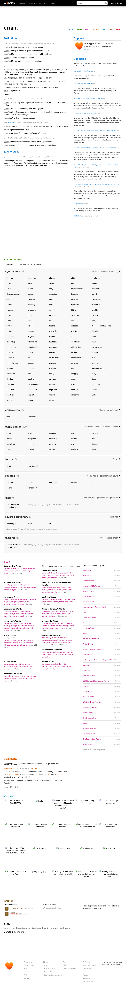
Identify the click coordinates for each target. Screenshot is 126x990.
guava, (6, 669)
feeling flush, (16, 625)
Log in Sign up (116, 3)
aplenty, (50, 652)
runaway (52, 444)
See (103, 29)
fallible (30, 320)
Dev (64, 962)
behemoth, (13, 669)
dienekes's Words (49, 570)
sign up (14, 264)
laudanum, (28, 611)
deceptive (53, 294)
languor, (7, 613)
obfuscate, (46, 645)
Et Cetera (86, 962)
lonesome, (8, 666)
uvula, (52, 613)
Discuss (95, 29)
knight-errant (33, 465)
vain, (55, 587)
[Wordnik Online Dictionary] (9, 3)
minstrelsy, (8, 678)
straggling (74, 373)
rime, (6, 676)
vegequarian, (64, 611)
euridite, (71, 625)
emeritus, (70, 652)
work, (29, 587)
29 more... (31, 616)
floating (52, 325)
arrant (73, 283)
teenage (95, 444)
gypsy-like (53, 331)
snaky (51, 373)
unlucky (31, 449)
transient (95, 379)
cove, (24, 676)
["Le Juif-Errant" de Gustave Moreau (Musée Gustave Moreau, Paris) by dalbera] (16, 850)
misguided (32, 438)
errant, (55, 654)
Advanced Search (89, 982)
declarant (53, 482)
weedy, (59, 587)
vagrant (31, 394)
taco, (68, 613)
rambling (10, 368)
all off (9, 283)
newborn (74, 438)
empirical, (7, 640)
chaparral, (24, 613)
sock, (48, 613)
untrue (94, 389)
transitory (10, 384)
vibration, (45, 616)
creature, (7, 587)
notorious (10, 357)
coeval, (56, 640)
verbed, (53, 599)
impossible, (22, 587)
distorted (10, 310)
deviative (10, 304)
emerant (74, 482)
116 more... (65, 592)
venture (60, 774)
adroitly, (22, 601)
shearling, (7, 625)
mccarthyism (53, 577)
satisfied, (16, 642)
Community (22, 3)
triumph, (7, 585)
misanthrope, (19, 623)
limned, (50, 601)
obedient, (14, 568)
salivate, (34, 587)
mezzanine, (28, 623)
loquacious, (14, 599)
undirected (96, 384)
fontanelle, (14, 616)
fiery (72, 433)
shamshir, (21, 678)
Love (118, 29)
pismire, (62, 640)
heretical (95, 331)
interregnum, (69, 640)
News (45, 962)
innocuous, (8, 604)
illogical (31, 336)
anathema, (52, 575)
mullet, (13, 628)
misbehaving (76, 347)
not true (95, 352)
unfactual (10, 389)
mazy (94, 341)
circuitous (96, 288)
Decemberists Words (13, 609)
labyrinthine (32, 341)
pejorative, (29, 642)
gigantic (15, 589)
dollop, (6, 664)
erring (30, 315)
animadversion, (62, 637)
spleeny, (50, 587)
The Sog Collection (12, 635)
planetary (95, 363)
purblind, (7, 628)
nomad (30, 352)
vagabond (10, 394)
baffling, (14, 645)
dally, (67, 601)
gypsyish (74, 331)
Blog (45, 965)
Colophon (27, 972)
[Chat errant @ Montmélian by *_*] (63, 825)
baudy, (44, 587)
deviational (96, 299)
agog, (20, 568)
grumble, (14, 640)
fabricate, (7, 645)
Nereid (30, 523)
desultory (31, 299)
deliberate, (8, 589)
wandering (75, 394)
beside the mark (77, 288)
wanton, (30, 613)
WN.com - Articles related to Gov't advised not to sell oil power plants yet (95, 130)
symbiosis (62, 628)
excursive (96, 315)
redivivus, (56, 652)
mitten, (27, 664)
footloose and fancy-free (101, 325)
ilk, (19, 599)
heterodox (10, 336)
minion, (31, 666)
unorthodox (32, 389)
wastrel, (15, 611)
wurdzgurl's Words (50, 621)
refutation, (14, 587)
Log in (6, 264)
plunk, (71, 611)
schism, (7, 571)
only (93, 438)
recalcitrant (11, 444)
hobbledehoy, (47, 637)
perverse (52, 363)
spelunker (52, 616)
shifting (30, 373)
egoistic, (55, 623)
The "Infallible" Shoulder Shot (83, 71)
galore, (44, 652)
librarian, (28, 585)
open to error (76, 357)
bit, (43, 599)
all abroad (96, 278)
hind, (27, 678)
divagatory (32, 310)
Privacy (85, 975)
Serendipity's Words (12, 566)
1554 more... (64, 645)
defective (74, 294)
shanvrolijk (8, 768)
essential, (69, 623)
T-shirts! (27, 978)
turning (52, 384)
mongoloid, (71, 575)
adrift (73, 278)
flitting (30, 325)
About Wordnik (29, 965)
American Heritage (16, 908)
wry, (34, 568)
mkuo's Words (10, 661)
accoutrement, (54, 628)
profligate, (15, 666)
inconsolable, (24, 666)
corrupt (30, 294)
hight (6, 681)
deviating (74, 299)
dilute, (25, 568)
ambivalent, (8, 642)
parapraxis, (15, 601)
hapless (95, 433)
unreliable (74, 389)
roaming (52, 368)
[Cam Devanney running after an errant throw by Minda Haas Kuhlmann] (87, 825)
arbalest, (11, 676)
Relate (79, 29)
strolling (31, 379)
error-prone (75, 315)
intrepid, (58, 573)
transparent (32, 487)
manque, (63, 652)
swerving (52, 379)
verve (22, 604)
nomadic (52, 352)
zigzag (51, 400)
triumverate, (46, 611)
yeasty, (65, 587)
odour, (64, 613)
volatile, (24, 571)
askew (94, 283)
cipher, (12, 585)
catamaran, (24, 599)
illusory (52, 336)
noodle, (62, 601)
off (29, 357)
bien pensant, (9, 623)
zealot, (64, 575)
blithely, (22, 664)
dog (56, 592)
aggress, (13, 571)
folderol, (17, 613)
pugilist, (59, 575)
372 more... (63, 616)
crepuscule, (33, 599)
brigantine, (67, 599)
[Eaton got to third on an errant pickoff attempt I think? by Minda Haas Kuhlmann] (63, 873)
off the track (54, 357)
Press (26, 968)
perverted (74, 363)
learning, (45, 628)
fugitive (9, 331)
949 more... (65, 577)
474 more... (20, 573)
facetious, (29, 640)
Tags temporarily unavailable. (13, 505)
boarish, (66, 589)
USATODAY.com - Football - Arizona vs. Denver (88, 98)
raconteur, (59, 599)
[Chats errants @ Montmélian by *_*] (87, 801)
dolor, (12, 613)
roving (73, 368)
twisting (74, 384)
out (93, 357)
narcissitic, (62, 623)
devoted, (59, 625)
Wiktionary (11, 122)
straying (10, 379)
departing (10, 299)
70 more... (30, 604)
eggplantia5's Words (12, 582)
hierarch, (34, 676)
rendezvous (21, 669)
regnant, (45, 654)
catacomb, (8, 611)
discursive (96, 304)
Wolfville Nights (78, 216)
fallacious (10, 320)
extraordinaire (47, 657)
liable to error (76, 341)
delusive (95, 294)
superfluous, (21, 645)
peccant (31, 363)
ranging (31, 368)
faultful (73, 320)
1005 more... (16, 630)
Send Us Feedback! (89, 965)
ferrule (71, 601)
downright (53, 310)
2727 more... (25, 589)
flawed (9, 325)
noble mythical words (13, 673)
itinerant (95, 336)
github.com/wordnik (70, 968)
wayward (74, 449)
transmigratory (33, 384)
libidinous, (46, 625)
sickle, (28, 676)
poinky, (47, 599)
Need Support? (88, 968)
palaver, (7, 616)
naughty (10, 352)
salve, (18, 628)
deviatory (31, 304)
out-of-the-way (12, 363)
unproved (53, 389)
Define (70, 29)
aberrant (10, 278)
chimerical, (16, 604)
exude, (27, 601)
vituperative (8, 573)
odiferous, (52, 589)
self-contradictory (99, 368)
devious (52, 304)
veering (52, 394)
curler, (73, 599)
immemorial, (68, 654)
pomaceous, (46, 642)
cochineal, (31, 625)
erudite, (45, 575)
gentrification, (25, 628)
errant (86, 49)
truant (9, 449)
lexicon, (52, 573)
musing (15, 774)
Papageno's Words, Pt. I (52, 635)
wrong (30, 400)
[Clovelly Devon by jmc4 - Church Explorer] (39, 848)
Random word (49, 3)
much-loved (53, 438)
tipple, (44, 601)
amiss (51, 283)
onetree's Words (49, 597)
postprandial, (67, 642)
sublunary (53, 645)
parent (9, 487)
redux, (50, 654)
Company (28, 962)
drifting (73, 310)
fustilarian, (59, 589)
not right (74, 352)
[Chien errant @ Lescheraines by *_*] (110, 825)
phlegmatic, (22, 640)
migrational (32, 347)
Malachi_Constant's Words (53, 609)
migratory (53, 347)
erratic (9, 315)
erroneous (53, 315)
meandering (11, 347)
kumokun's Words (11, 597)
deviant (52, 299)
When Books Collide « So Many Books (85, 113)
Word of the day (35, 3)
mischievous (97, 347)
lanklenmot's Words (12, 621)
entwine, (53, 625)
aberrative (32, 278)
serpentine (11, 373)
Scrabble (8, 931)
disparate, (7, 568)
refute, (30, 568)
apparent (31, 482)
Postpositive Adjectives (52, 649)
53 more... (48, 604)
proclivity (48, 774)
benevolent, (55, 611)
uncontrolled (33, 416)
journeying (11, 341)
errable (95, 310)
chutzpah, (45, 573)
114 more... (15, 681)
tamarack (21, 616)
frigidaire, (21, 611)
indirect (73, 336)
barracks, (56, 601)
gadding (31, 331)
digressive (75, 304)
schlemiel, (65, 573)
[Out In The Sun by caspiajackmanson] (39, 871)
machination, (47, 623)
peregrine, (24, 625)
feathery (52, 433)
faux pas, (22, 642)
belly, (17, 664)
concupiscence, (47, 640)
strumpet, (51, 592)
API (64, 965)
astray (9, 288)
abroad (52, 278)
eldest (9, 433)
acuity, (18, 571)
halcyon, (45, 577)
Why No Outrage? (79, 203)
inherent (95, 482)
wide (94, 394)
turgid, (29, 571)
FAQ (25, 975)
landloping (53, 341)
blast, (44, 613)
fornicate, (58, 613)
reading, (66, 625)
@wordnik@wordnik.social (53, 975)
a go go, (61, 654)
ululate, (54, 637)
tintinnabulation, (57, 642)
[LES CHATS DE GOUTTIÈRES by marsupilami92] (16, 801)
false (51, 320)
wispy (94, 449)
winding (9, 400)
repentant (31, 444)
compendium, (20, 585)
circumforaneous (13, 294)
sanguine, (7, 601)
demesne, (18, 676)
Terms (85, 972)
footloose (74, 325)
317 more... (33, 669)
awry (51, 288)
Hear (111, 29)
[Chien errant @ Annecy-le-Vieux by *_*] (16, 872)
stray (94, 373)
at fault (30, 288)
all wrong (31, 283)
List (86, 29)
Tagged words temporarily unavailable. (17, 545)
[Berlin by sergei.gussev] (39, 800)
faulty (94, 320)
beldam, (15, 678)
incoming (10, 438)
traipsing (74, 379)
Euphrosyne (11, 523)
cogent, (7, 599)
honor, (34, 585)
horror (28, 645)
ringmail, (32, 678)
